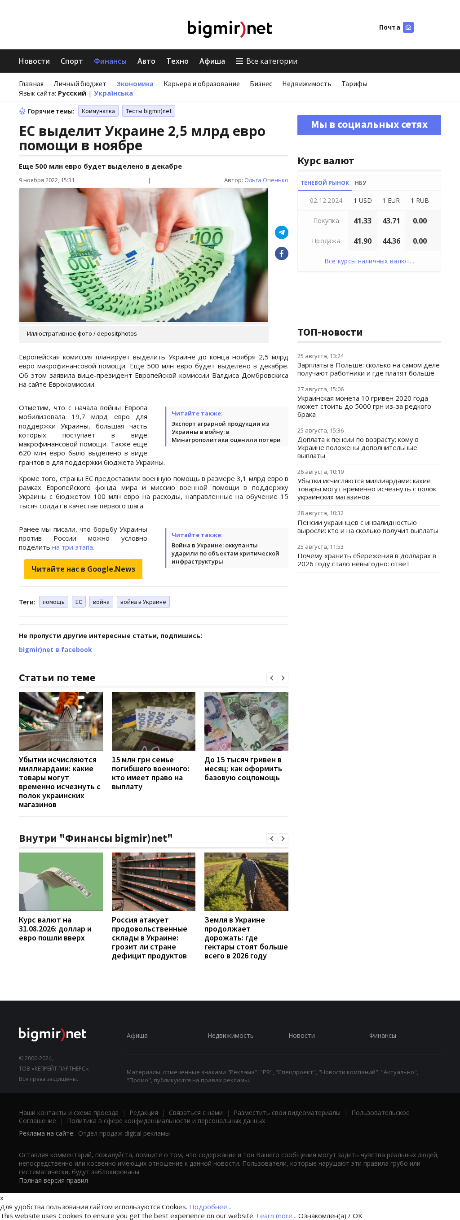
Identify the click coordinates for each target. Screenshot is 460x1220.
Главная (31, 83)
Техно (177, 61)
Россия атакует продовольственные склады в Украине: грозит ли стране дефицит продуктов (149, 937)
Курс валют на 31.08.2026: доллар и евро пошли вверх (55, 928)
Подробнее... (210, 1206)
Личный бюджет (79, 83)
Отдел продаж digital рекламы (124, 1133)
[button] (271, 678)
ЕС (78, 602)
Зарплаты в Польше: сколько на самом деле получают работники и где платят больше (368, 368)
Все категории (271, 61)
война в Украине (143, 602)
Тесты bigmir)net (149, 111)
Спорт (72, 61)
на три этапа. (73, 546)
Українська (113, 92)
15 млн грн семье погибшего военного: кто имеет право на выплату (150, 772)
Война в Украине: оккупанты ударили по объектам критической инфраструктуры (225, 553)
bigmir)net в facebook (55, 649)
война (101, 602)
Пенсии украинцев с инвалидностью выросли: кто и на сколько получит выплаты (367, 526)
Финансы (110, 61)
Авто (146, 61)
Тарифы (354, 83)
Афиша (212, 61)
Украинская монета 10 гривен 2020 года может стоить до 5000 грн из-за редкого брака (364, 406)
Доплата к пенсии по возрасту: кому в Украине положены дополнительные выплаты (358, 447)
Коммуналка (98, 111)
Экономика (135, 83)
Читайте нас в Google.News (83, 569)
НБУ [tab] (360, 183)
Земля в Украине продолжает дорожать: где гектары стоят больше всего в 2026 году (246, 937)
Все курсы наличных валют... (369, 261)
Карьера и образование (202, 83)
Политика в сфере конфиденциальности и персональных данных (166, 1120)
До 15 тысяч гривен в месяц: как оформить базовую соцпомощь (243, 768)
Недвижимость (307, 83)
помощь (54, 602)
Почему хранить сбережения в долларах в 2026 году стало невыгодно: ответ (366, 559)
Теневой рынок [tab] (325, 183)
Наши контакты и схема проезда (69, 1112)
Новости (34, 61)
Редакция (143, 1112)
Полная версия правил (53, 1180)
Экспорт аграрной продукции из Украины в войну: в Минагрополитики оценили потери (226, 432)
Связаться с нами (196, 1112)
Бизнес (261, 83)
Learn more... (276, 1215)
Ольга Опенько (266, 180)
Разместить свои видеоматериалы (287, 1112)
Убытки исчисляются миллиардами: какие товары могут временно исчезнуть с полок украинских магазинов (60, 781)
